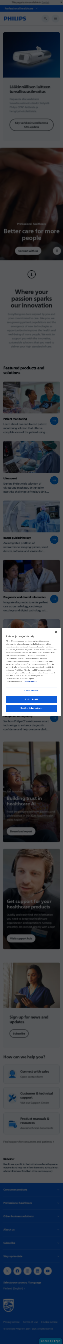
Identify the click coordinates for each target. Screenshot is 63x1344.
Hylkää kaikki (31, 699)
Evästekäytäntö (30, 681)
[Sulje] (56, 632)
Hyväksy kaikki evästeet (31, 708)
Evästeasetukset (31, 690)
